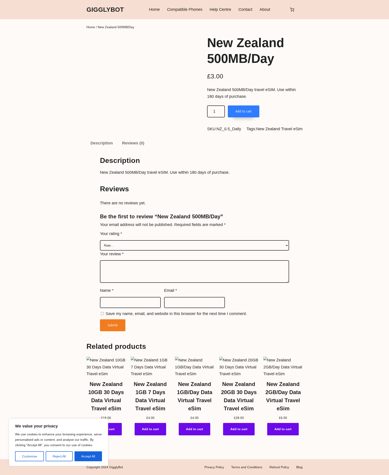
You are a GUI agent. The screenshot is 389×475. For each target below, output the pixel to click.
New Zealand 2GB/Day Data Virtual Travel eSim (283, 396)
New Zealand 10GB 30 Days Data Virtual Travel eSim (106, 396)
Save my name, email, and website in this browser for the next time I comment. (176, 313)
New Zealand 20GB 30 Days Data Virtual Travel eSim (239, 396)
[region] (58, 442)
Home (90, 27)
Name (106, 290)
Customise (29, 456)
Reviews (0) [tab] (133, 143)
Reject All (59, 456)
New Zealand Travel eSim (279, 129)
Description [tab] (101, 143)
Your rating (111, 233)
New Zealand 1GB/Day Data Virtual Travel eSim (194, 396)
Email (170, 290)
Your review (112, 254)
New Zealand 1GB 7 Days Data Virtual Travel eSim (150, 396)
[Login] (280, 10)
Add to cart (243, 111)
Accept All (88, 456)
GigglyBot (105, 9)
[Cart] (292, 10)
